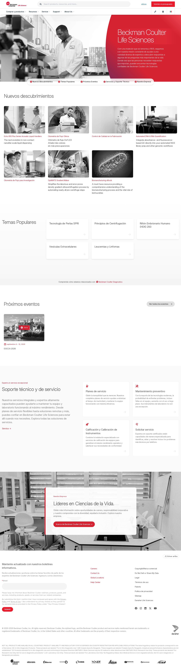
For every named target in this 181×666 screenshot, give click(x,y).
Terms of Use (16, 602)
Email (5, 581)
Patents (138, 587)
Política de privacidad (143, 591)
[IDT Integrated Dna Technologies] (96, 662)
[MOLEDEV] (128, 662)
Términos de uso (141, 582)
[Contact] (155, 11)
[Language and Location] (171, 11)
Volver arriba (172, 556)
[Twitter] (150, 608)
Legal (137, 578)
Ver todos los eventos (160, 304)
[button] (40, 4)
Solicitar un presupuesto (163, 4)
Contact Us (94, 573)
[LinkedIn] (145, 608)
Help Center (95, 582)
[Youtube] (155, 608)
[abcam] (31, 662)
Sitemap (138, 596)
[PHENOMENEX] (145, 662)
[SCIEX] (161, 662)
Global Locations (97, 578)
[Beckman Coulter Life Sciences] (16, 4)
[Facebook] (136, 608)
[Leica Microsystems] (112, 662)
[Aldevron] (47, 662)
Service (6, 428)
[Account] (163, 11)
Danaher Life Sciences (144, 600)
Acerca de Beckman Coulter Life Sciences (74, 524)
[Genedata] (63, 662)
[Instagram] (141, 608)
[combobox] (84, 4)
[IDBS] (80, 662)
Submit (7, 609)
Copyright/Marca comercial (146, 569)
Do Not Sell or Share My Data (147, 573)
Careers (93, 569)
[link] (24, 332)
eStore (143, 4)
